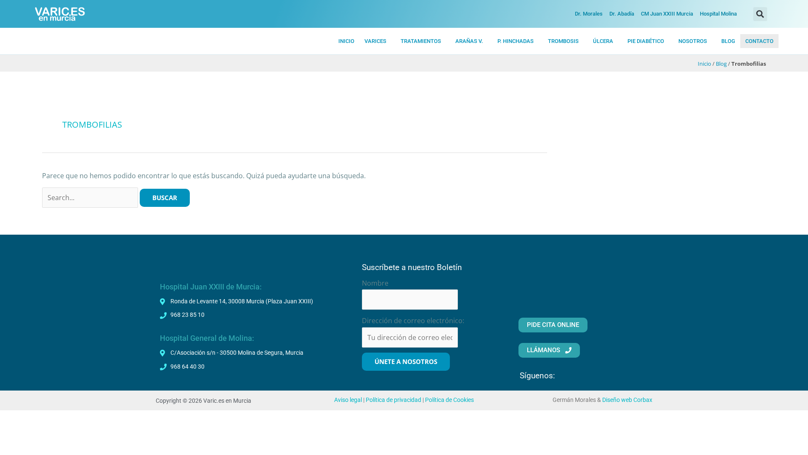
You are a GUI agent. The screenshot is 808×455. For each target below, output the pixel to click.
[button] (760, 14)
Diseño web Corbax (627, 400)
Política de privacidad (393, 400)
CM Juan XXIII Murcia (667, 14)
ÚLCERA (603, 41)
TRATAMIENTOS (421, 41)
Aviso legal (348, 400)
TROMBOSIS (563, 41)
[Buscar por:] (91, 197)
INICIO (346, 41)
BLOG (728, 41)
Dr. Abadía (621, 14)
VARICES (375, 41)
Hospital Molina (718, 14)
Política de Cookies (449, 400)
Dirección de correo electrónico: (413, 320)
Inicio (704, 63)
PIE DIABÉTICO (645, 41)
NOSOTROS (692, 41)
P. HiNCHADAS (515, 41)
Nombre (375, 283)
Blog (721, 63)
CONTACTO (759, 41)
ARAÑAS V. (469, 41)
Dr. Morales (589, 14)
